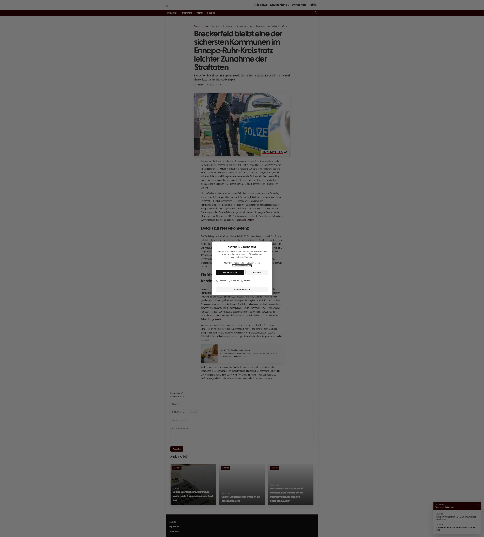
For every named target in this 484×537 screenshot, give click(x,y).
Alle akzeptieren (230, 272)
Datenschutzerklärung (241, 266)
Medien (247, 281)
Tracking (222, 281)
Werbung (235, 281)
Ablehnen (257, 272)
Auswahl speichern (242, 289)
